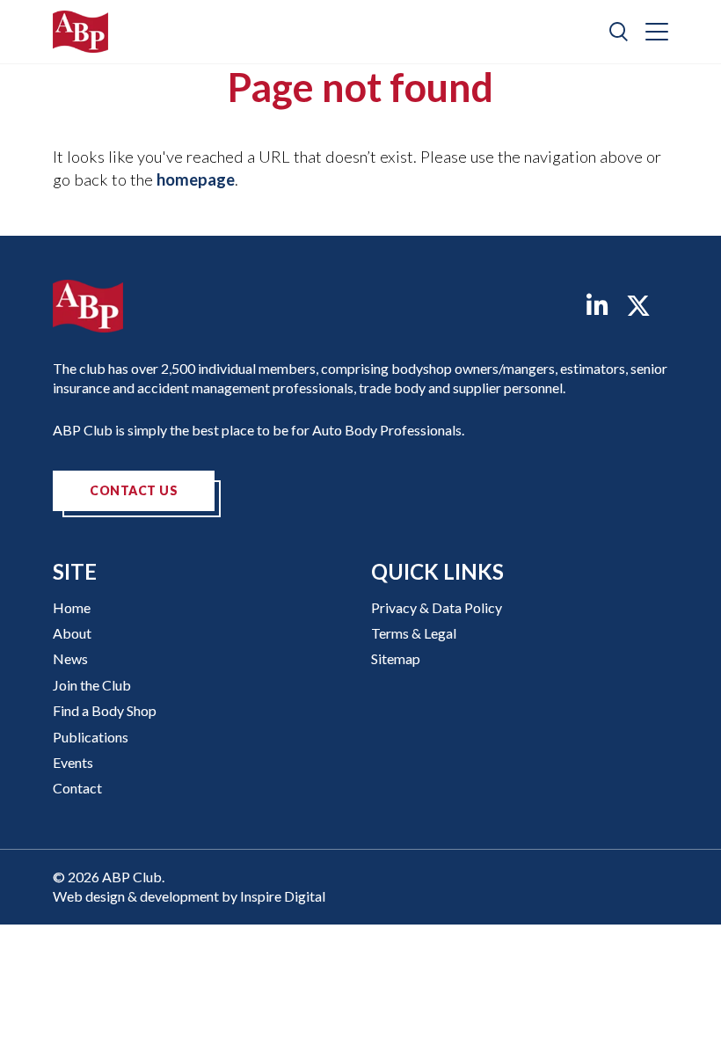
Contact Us (134, 490)
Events (73, 762)
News (70, 658)
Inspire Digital (282, 896)
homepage (196, 179)
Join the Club (92, 684)
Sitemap (395, 658)
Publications (90, 736)
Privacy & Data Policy (436, 607)
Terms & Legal (413, 633)
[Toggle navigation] (656, 31)
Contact (77, 787)
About (72, 633)
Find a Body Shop (105, 710)
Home (72, 607)
